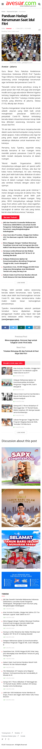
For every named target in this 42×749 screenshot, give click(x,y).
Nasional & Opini (12, 11)
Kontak (23, 736)
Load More (21, 282)
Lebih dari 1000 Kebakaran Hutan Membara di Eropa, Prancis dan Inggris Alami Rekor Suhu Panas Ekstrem (21, 695)
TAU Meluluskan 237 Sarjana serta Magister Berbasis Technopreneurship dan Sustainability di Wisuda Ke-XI (20, 673)
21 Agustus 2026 (9, 608)
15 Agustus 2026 (19, 415)
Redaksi (17, 733)
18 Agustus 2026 (19, 389)
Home (3, 11)
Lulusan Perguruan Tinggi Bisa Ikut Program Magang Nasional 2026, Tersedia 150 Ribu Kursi (26, 422)
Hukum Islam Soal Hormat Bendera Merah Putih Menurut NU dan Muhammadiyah (20, 276)
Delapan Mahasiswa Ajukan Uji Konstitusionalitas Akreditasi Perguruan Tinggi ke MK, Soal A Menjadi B (19, 261)
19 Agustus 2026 (9, 628)
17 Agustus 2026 (9, 658)
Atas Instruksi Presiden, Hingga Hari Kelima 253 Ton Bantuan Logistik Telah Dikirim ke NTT (20, 237)
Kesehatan (22, 11)
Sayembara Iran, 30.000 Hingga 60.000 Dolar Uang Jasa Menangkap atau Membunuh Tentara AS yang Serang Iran (21, 269)
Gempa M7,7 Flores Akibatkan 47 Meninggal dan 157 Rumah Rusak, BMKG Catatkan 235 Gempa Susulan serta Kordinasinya (26, 409)
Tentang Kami (6, 733)
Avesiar (9, 28)
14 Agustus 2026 (9, 700)
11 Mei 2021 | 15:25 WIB (23, 28)
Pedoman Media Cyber (9, 736)
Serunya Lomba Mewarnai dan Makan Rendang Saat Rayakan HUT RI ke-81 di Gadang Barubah (18, 253)
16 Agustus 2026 (19, 401)
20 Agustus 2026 (19, 376)
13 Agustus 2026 (19, 427)
